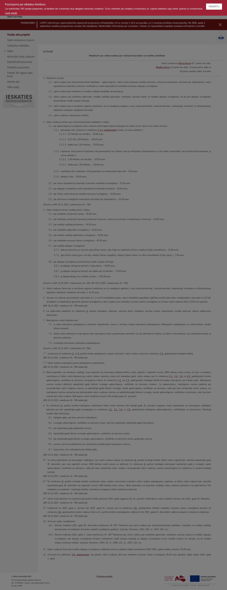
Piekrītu (214, 6)
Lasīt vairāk (11, 13)
